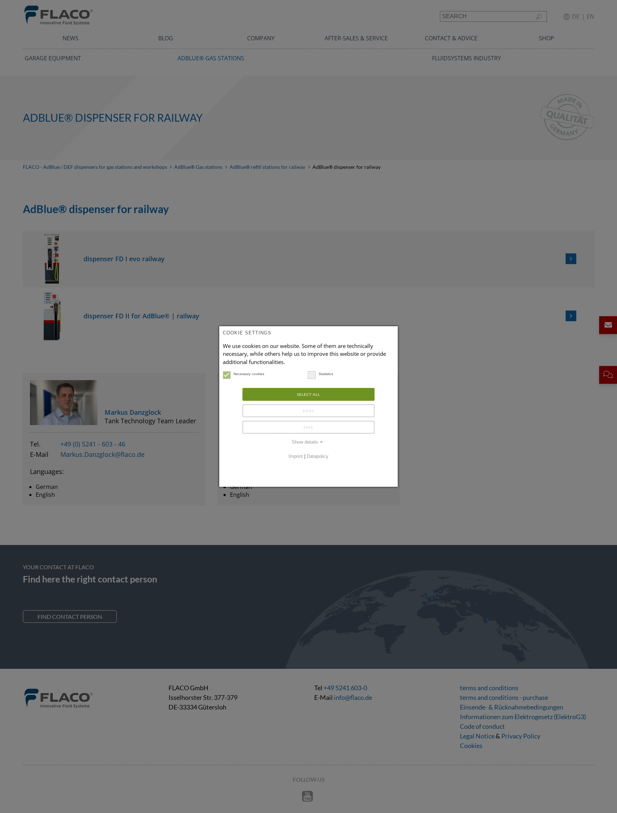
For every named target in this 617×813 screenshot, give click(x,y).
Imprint (296, 456)
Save (308, 427)
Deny (308, 411)
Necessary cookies (249, 374)
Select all (308, 394)
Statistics (325, 374)
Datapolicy (317, 456)
